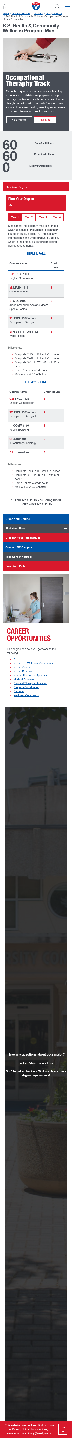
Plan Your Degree (16, 187)
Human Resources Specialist (31, 675)
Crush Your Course (17, 519)
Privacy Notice (20, 1429)
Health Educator (23, 671)
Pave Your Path (15, 566)
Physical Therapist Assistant (30, 683)
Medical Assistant (24, 679)
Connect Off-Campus (18, 547)
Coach (17, 659)
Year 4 (57, 217)
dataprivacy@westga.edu (36, 1433)
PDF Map (45, 119)
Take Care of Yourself (18, 557)
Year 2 (29, 217)
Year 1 (15, 217)
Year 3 (43, 217)
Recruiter (19, 691)
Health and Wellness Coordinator (33, 663)
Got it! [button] (63, 1429)
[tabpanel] (36, 353)
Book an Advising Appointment (36, 1063)
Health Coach (22, 667)
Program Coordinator (26, 687)
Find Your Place (15, 528)
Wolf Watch (45, 1071)
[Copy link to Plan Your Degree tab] (10, 205)
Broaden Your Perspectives (22, 538)
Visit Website (19, 119)
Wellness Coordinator (26, 695)
